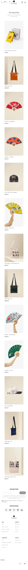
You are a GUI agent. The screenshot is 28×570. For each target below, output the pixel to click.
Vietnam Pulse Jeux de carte (10, 50)
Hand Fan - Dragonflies (9, 121)
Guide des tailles (5, 526)
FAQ (2, 524)
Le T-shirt (16, 529)
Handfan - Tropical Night (10, 334)
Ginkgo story (17, 524)
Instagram (18, 510)
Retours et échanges (5, 529)
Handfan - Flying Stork (9, 228)
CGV (3, 540)
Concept (16, 531)
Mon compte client (18, 542)
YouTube (10, 510)
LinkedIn (22, 510)
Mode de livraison (5, 531)
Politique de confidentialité (7, 542)
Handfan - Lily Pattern (9, 157)
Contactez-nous (18, 540)
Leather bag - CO (8, 441)
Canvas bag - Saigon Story (10, 477)
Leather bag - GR (8, 299)
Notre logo (17, 526)
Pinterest (14, 510)
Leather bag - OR (8, 86)
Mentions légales (5, 545)
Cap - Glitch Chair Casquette (11, 192)
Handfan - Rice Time (9, 370)
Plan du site (4, 547)
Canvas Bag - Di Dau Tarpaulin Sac (12, 263)
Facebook (6, 510)
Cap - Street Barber (9, 406)
